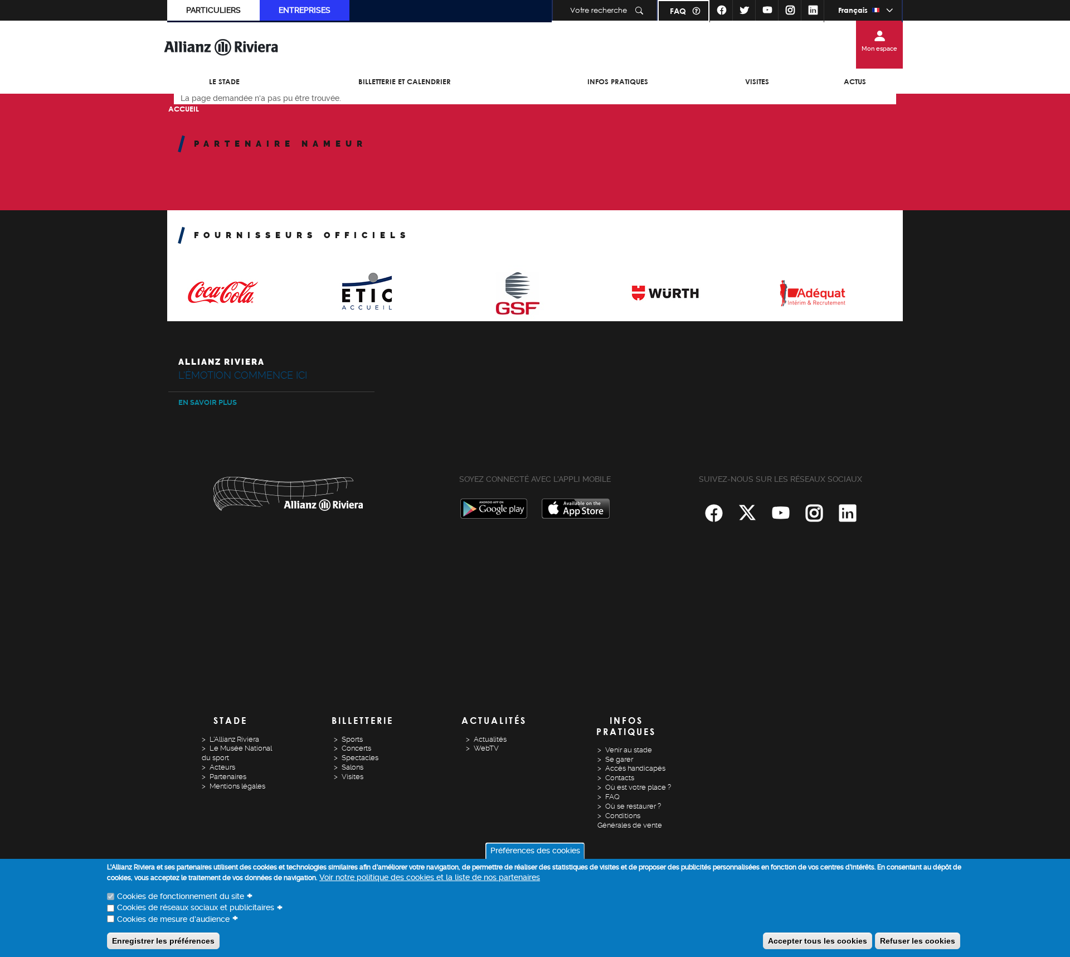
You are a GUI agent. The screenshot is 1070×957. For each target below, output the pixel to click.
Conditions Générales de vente (629, 820)
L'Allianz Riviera (234, 739)
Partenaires (228, 776)
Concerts (356, 748)
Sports (352, 739)
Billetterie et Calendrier (404, 81)
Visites (757, 81)
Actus (855, 81)
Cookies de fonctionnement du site (180, 896)
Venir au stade (628, 750)
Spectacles (360, 757)
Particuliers (213, 10)
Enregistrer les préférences (163, 940)
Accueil (183, 108)
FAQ (678, 11)
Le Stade (224, 81)
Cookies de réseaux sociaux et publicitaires (195, 907)
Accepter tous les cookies (817, 940)
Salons (352, 767)
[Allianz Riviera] (221, 47)
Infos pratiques (617, 81)
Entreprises (304, 10)
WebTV (486, 748)
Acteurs (222, 767)
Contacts (619, 778)
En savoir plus (207, 402)
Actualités (490, 739)
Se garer (619, 759)
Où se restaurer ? (633, 806)
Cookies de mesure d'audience (173, 919)
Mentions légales (237, 786)
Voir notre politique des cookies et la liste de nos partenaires (429, 877)
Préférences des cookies (535, 851)
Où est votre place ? (638, 787)
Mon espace (879, 48)
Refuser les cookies (917, 940)
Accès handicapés (635, 768)
